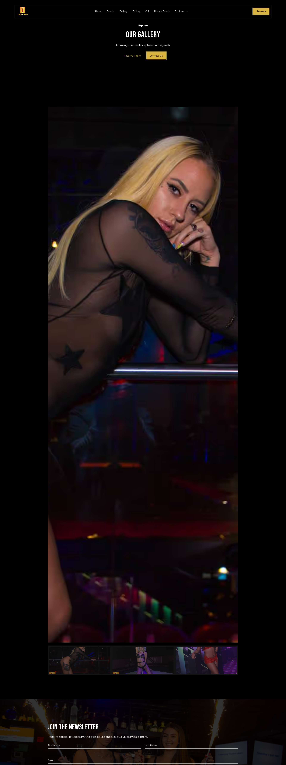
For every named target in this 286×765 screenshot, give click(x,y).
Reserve (261, 11)
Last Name (151, 745)
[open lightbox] (143, 375)
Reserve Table (132, 55)
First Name (54, 745)
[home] (23, 12)
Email (51, 760)
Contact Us (156, 55)
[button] (181, 11)
